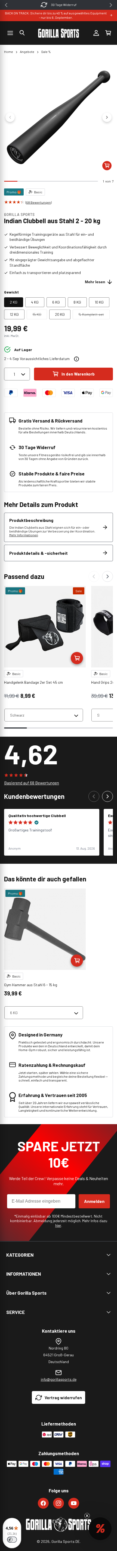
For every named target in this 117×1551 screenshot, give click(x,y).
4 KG (35, 302)
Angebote (27, 51)
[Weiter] (107, 576)
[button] (22, 33)
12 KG (14, 314)
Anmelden (94, 1201)
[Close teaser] (87, 1515)
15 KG (39, 315)
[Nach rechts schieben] (107, 117)
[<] (6, 5)
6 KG (56, 302)
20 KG (60, 314)
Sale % (46, 51)
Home (8, 51)
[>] (111, 5)
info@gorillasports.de (58, 1379)
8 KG (77, 302)
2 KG (13, 302)
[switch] (12, 1540)
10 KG (99, 302)
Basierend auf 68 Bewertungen (31, 782)
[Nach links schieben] (10, 117)
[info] (76, 359)
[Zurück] (93, 576)
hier (58, 1225)
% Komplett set (94, 315)
